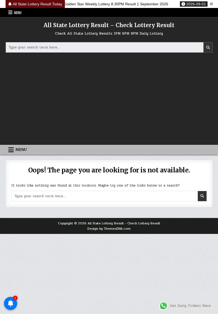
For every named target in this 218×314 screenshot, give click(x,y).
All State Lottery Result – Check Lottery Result (109, 25)
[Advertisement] (109, 99)
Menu (18, 12)
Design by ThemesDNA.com (109, 228)
